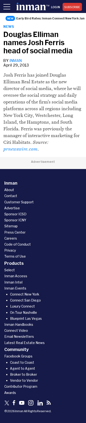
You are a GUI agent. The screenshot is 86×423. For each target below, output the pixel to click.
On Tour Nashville (23, 312)
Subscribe (72, 7)
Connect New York (24, 294)
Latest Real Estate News (24, 343)
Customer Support (19, 202)
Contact (10, 196)
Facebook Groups (18, 356)
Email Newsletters (19, 336)
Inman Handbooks (18, 324)
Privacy (10, 250)
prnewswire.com (20, 149)
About (9, 190)
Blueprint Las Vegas (26, 318)
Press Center (15, 232)
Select (9, 270)
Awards (10, 393)
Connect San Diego (25, 300)
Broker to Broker (23, 374)
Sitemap (11, 226)
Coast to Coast (22, 362)
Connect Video (16, 330)
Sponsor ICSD (15, 214)
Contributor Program (20, 386)
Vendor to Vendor (24, 380)
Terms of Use (15, 256)
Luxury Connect (22, 306)
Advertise (12, 208)
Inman (15, 60)
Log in (55, 7)
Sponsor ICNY (15, 220)
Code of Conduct (17, 244)
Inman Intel (13, 282)
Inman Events (15, 288)
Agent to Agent (22, 368)
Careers (10, 238)
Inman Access (15, 276)
